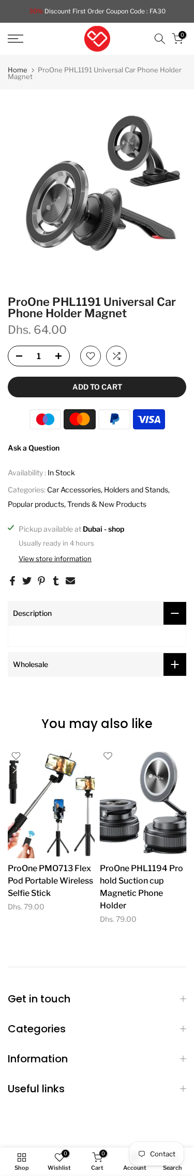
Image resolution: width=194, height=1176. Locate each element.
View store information (55, 558)
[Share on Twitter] (27, 580)
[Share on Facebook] (12, 580)
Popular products (36, 504)
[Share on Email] (70, 580)
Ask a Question (33, 447)
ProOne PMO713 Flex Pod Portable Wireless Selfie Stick (50, 880)
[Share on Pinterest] (41, 580)
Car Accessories (74, 489)
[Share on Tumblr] (56, 580)
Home (17, 70)
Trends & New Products (106, 504)
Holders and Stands (136, 489)
